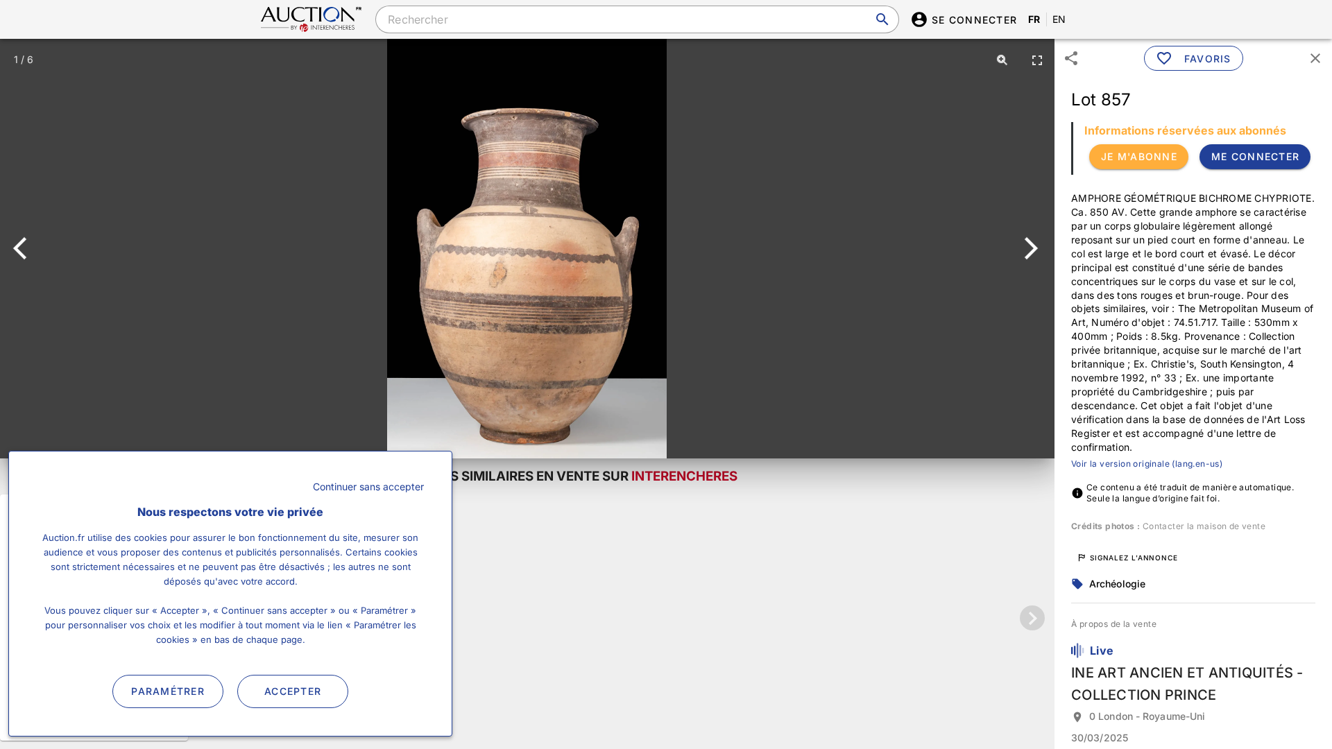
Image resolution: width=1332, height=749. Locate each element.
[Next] (1028, 248)
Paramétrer (168, 691)
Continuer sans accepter (368, 486)
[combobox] (636, 19)
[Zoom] (1002, 59)
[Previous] (26, 248)
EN (1059, 19)
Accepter (292, 691)
